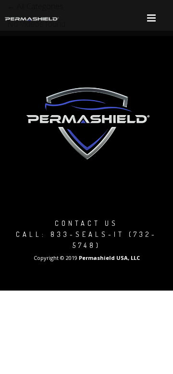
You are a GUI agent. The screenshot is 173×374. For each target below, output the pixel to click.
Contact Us (86, 223)
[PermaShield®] (32, 18)
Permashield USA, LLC (109, 257)
